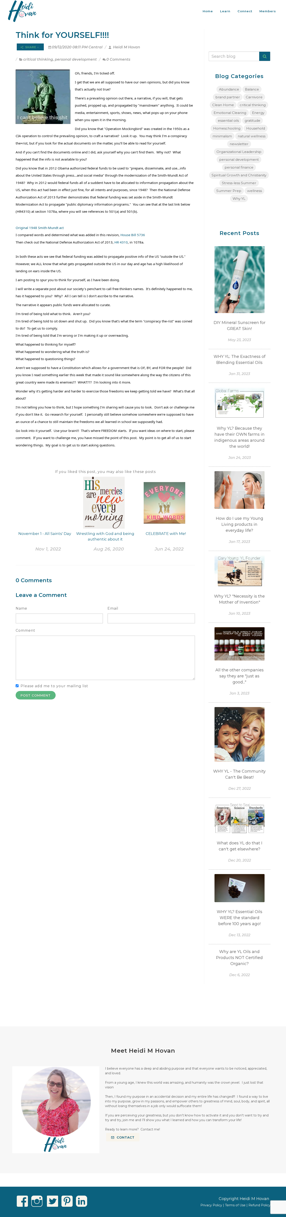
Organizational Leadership (239, 152)
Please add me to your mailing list (54, 686)
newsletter (239, 144)
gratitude (252, 120)
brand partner (227, 97)
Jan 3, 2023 (239, 693)
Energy (258, 113)
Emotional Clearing (230, 113)
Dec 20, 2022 (239, 860)
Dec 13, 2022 (239, 935)
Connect (245, 11)
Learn (225, 11)
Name (21, 608)
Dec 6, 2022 (239, 975)
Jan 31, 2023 (239, 374)
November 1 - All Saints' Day (44, 533)
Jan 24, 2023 (239, 458)
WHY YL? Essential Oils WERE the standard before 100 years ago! (239, 917)
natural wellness (251, 136)
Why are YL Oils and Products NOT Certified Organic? (239, 957)
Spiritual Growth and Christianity (239, 175)
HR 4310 (121, 242)
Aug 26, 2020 (109, 549)
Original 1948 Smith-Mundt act (40, 227)
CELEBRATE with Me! (166, 533)
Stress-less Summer (239, 183)
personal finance (239, 167)
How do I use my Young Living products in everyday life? (239, 524)
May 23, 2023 (239, 340)
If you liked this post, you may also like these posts (105, 472)
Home (208, 11)
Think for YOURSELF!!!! (62, 35)
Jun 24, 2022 (169, 549)
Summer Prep (228, 191)
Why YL (239, 198)
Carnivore (254, 97)
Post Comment (36, 695)
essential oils (228, 120)
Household (255, 128)
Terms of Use (235, 1205)
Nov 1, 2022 (48, 549)
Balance (252, 89)
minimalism (222, 136)
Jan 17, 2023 (239, 542)
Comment (25, 630)
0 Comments (118, 59)
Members (267, 11)
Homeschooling (226, 128)
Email (112, 608)
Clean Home (223, 105)
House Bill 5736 (132, 235)
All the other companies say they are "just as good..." (239, 676)
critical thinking (38, 59)
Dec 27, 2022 (239, 788)
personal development (76, 59)
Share (30, 47)
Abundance (229, 89)
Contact (125, 1137)
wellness (254, 191)
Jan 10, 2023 (239, 613)
